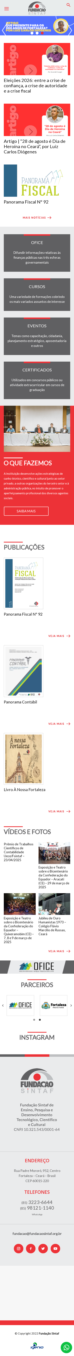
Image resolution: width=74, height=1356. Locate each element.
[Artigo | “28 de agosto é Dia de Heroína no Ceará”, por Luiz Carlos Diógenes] (37, 120)
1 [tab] (32, 33)
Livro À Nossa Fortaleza (24, 789)
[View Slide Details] (37, 25)
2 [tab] (37, 33)
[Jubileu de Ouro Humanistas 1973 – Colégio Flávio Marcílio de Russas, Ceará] (54, 904)
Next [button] (69, 30)
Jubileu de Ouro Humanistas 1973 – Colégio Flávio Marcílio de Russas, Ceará (52, 926)
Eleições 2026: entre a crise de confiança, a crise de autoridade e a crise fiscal (35, 85)
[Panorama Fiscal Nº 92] (37, 181)
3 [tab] (42, 33)
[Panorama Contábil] (37, 671)
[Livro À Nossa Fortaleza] (37, 759)
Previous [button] (5, 30)
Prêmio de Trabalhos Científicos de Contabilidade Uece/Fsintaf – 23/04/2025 (18, 852)
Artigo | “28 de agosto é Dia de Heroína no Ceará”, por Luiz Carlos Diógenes (34, 146)
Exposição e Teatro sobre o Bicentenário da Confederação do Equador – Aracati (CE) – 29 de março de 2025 (54, 877)
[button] (68, 5)
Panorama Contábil (20, 701)
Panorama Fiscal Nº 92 (26, 201)
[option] (20, 1005)
